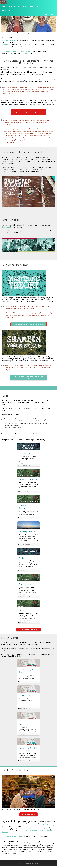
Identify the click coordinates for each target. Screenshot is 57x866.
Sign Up (53, 14)
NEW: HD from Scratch (14, 6)
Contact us (6, 227)
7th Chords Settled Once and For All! (15, 51)
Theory (38, 6)
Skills (31, 6)
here (25, 233)
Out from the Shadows (15, 836)
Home (3, 6)
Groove (25, 6)
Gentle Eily (5, 44)
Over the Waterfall (8, 40)
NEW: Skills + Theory (7, 10)
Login (46, 14)
